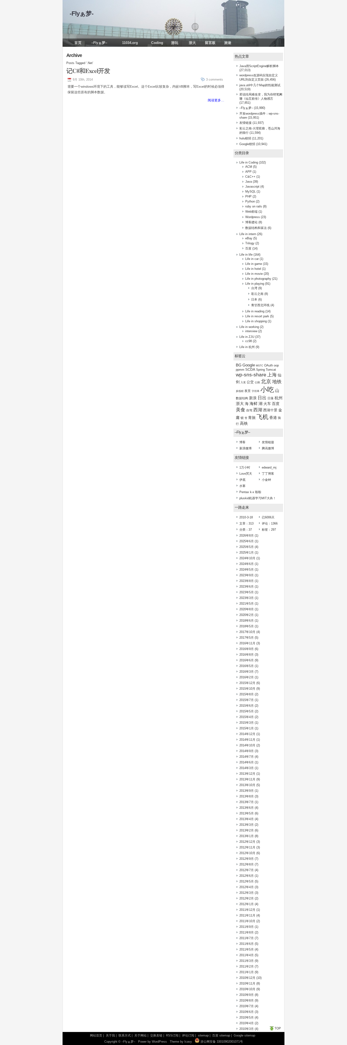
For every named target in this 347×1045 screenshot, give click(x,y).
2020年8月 (246, 609)
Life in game (253, 264)
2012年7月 (246, 870)
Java (248, 181)
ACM (248, 166)
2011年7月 (246, 938)
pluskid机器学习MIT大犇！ (257, 498)
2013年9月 (246, 790)
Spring (260, 369)
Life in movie (254, 273)
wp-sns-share (251, 374)
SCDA (250, 369)
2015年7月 (246, 700)
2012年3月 (246, 892)
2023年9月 (246, 575)
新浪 (253, 398)
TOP (278, 1028)
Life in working (249, 327)
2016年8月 (246, 654)
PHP (248, 196)
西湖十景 (270, 410)
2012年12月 (247, 841)
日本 (254, 299)
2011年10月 (247, 921)
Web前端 (251, 211)
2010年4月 (246, 1023)
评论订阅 (188, 1035)
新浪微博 (245, 448)
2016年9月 (246, 649)
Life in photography (258, 278)
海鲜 (254, 403)
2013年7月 (246, 802)
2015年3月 (246, 722)
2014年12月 (247, 734)
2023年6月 (246, 586)
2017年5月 (246, 637)
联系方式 (124, 1035)
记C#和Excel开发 (88, 70)
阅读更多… (216, 100)
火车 (267, 404)
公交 (250, 382)
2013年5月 (246, 813)
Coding (157, 43)
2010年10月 (247, 989)
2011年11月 (247, 915)
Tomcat (271, 369)
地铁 (277, 381)
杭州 (279, 398)
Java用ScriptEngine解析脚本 (259, 66)
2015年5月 (246, 711)
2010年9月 (246, 995)
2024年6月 (246, 564)
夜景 (248, 391)
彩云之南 (257, 294)
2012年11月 (247, 847)
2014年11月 (247, 739)
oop (276, 365)
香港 (273, 418)
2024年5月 (246, 569)
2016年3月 (246, 671)
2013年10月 (247, 785)
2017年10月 (247, 632)
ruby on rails (253, 206)
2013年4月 (246, 819)
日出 (262, 397)
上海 (272, 374)
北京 (266, 381)
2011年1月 (246, 972)
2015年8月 (246, 694)
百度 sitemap (221, 1035)
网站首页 (96, 1035)
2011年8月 (246, 932)
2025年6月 (246, 541)
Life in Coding (248, 162)
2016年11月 (247, 643)
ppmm (240, 369)
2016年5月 (246, 666)
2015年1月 (246, 728)
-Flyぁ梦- (81, 13)
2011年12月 (247, 910)
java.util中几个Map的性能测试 (259, 85)
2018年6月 (246, 620)
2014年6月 (246, 762)
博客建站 (251, 222)
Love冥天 (245, 473)
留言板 (210, 43)
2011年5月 (246, 949)
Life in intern (247, 234)
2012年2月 (246, 898)
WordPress (159, 1041)
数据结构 (242, 398)
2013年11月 (247, 779)
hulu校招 (245, 138)
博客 (242, 442)
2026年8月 (246, 535)
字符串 (255, 391)
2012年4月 (246, 887)
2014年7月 (246, 756)
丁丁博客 (268, 473)
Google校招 (247, 144)
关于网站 (140, 1035)
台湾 (254, 288)
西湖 (257, 409)
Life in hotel (253, 269)
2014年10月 (247, 745)
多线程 (240, 391)
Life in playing (254, 283)
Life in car (252, 259)
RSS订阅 (172, 1035)
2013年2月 (246, 830)
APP (248, 171)
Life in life (246, 254)
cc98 (248, 341)
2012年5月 (246, 881)
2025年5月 (246, 547)
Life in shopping (256, 321)
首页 (77, 43)
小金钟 (266, 480)
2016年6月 (246, 660)
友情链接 (245, 123)
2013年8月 (246, 796)
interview (251, 331)
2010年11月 (247, 983)
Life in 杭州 (247, 347)
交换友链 (156, 1035)
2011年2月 (246, 966)
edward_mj (269, 467)
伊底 (242, 480)
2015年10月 (247, 688)
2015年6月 (246, 705)
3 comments (214, 79)
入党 (243, 382)
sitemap (203, 1035)
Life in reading (254, 311)
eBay (248, 238)
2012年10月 (247, 853)
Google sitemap (244, 1035)
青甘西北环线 (260, 305)
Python (250, 201)
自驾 (249, 410)
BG (238, 365)
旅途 (227, 43)
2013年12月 (247, 773)
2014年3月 (246, 768)
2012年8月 (246, 864)
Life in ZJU (246, 337)
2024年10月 (247, 558)
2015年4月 (246, 717)
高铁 (244, 423)
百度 (248, 248)
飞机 (262, 416)
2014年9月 (246, 751)
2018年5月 (246, 626)
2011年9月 (246, 927)
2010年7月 (246, 1006)
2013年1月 (246, 836)
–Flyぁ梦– (99, 43)
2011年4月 (246, 955)
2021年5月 (246, 603)
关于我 (110, 1035)
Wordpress (252, 217)
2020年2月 (246, 615)
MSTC (259, 365)
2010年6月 (246, 1012)
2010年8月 (246, 1000)
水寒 (242, 486)
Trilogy (249, 243)
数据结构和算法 (256, 228)
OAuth (268, 365)
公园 (257, 382)
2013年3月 (246, 824)
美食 (240, 409)
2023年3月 (246, 598)
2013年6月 (246, 807)
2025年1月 (246, 552)
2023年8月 (246, 581)
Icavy (188, 1041)
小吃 (267, 389)
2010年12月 (247, 978)
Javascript (252, 186)
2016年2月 (246, 677)
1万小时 (244, 467)
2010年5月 (246, 1017)
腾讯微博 (268, 448)
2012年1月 (246, 904)
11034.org (130, 43)
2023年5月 (246, 592)
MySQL (250, 191)
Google (248, 365)
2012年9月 (246, 858)
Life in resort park (257, 316)
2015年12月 (247, 683)
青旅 (252, 418)
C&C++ (250, 176)
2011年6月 (246, 944)
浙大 (192, 43)
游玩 (174, 43)
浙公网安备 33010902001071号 (221, 1041)
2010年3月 (246, 1029)
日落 (270, 398)
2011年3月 (246, 961)
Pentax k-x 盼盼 (250, 492)
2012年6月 (246, 875)
